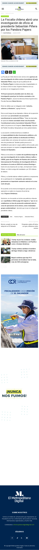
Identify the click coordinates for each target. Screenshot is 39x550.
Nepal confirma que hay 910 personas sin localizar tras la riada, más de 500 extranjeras (23, 260)
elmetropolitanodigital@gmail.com (23, 525)
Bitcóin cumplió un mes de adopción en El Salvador (9, 225)
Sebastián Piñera (29, 216)
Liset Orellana (7, 33)
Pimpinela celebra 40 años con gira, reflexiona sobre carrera (30, 226)
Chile (11, 216)
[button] (36, 8)
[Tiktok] (17, 538)
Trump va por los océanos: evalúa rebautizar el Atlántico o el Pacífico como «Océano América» (24, 242)
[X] (21, 538)
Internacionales (5, 16)
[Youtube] (27, 538)
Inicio (2, 13)
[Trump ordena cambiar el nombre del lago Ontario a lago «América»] (5, 251)
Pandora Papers (18, 216)
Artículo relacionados (8, 235)
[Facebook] (12, 538)
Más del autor (21, 235)
